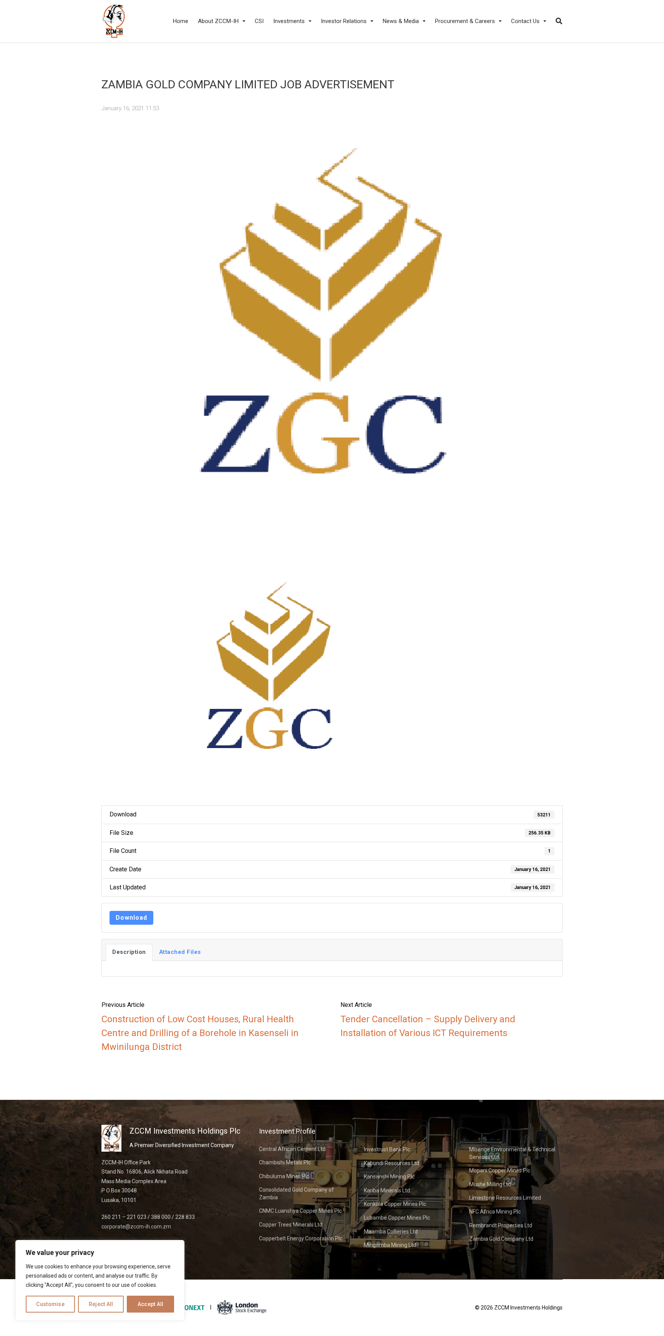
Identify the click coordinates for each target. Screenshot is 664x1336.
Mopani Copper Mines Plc (499, 1170)
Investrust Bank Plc (387, 1149)
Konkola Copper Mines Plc (395, 1204)
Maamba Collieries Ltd (391, 1231)
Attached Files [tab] (180, 952)
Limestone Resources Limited (505, 1198)
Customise (50, 1304)
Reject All (101, 1304)
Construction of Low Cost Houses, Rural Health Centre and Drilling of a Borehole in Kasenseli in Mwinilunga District (200, 1033)
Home (180, 21)
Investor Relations (344, 21)
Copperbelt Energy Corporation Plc (300, 1238)
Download (131, 917)
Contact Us (525, 21)
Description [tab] (129, 952)
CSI (259, 21)
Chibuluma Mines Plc (284, 1176)
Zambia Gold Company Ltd (501, 1239)
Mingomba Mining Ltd (390, 1245)
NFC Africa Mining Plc (495, 1212)
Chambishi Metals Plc (285, 1162)
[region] (99, 1280)
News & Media (401, 21)
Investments (289, 21)
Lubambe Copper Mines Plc (397, 1218)
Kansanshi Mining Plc (389, 1177)
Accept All (151, 1304)
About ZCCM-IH (218, 21)
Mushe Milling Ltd (490, 1184)
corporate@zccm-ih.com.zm (136, 1226)
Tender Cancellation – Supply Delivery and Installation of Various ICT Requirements (427, 1026)
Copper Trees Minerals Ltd (290, 1225)
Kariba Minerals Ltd (387, 1190)
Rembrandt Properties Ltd (500, 1225)
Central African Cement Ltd (292, 1149)
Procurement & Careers (465, 21)
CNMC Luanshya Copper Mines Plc (300, 1211)
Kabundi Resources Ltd (391, 1163)
